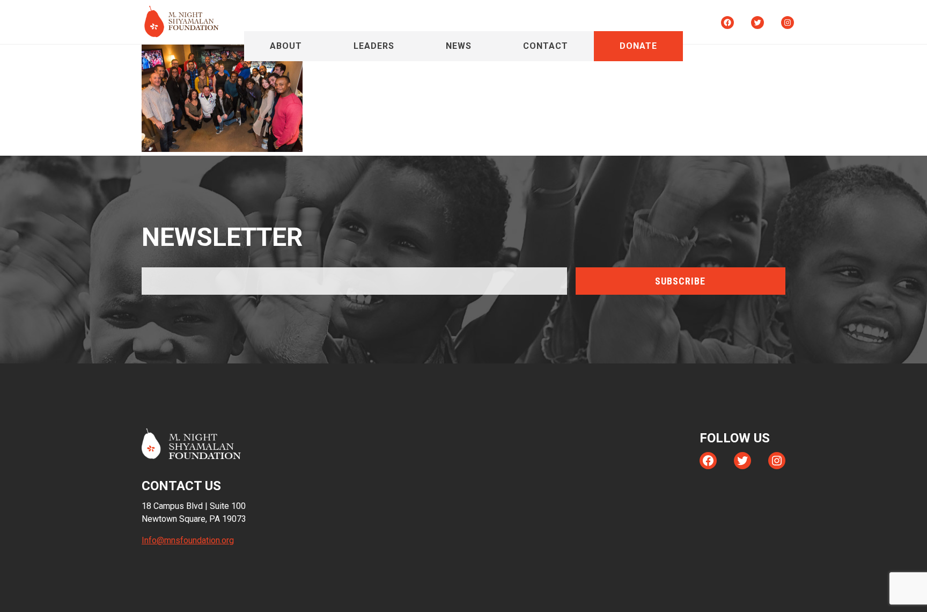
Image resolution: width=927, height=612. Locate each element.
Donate (638, 46)
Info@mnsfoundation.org (188, 540)
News (459, 46)
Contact (545, 46)
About (286, 46)
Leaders (374, 46)
